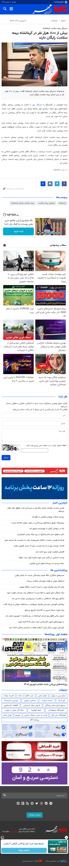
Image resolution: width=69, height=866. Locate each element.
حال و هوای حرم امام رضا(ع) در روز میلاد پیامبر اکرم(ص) (40, 534)
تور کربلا (61, 700)
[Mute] (43, 233)
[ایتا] (18, 803)
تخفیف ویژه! (24, 850)
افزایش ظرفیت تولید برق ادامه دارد (50, 552)
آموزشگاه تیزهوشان (56, 710)
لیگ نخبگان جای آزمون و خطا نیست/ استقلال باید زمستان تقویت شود (35, 592)
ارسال (6, 457)
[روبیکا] (32, 803)
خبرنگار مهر (37, 104)
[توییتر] (37, 803)
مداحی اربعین (30, 700)
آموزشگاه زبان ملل (58, 715)
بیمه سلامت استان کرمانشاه (22, 203)
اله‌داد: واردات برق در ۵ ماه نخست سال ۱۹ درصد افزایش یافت (39, 546)
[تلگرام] (51, 803)
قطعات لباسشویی (11, 705)
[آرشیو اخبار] (23, 803)
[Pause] (38, 233)
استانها (63, 20)
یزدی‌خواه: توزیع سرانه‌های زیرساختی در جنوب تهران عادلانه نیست (37, 522)
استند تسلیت (47, 700)
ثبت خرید (18, 231)
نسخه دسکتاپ (34, 815)
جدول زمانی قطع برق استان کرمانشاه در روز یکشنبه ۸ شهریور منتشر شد (34, 616)
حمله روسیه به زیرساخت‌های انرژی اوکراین (47, 563)
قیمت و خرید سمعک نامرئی (35, 715)
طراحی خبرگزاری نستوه (54, 861)
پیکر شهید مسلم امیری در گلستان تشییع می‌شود (44, 610)
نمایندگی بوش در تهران (14, 710)
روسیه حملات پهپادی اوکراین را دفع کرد (48, 517)
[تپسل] (4, 214)
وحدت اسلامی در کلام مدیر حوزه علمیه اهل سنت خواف (41, 557)
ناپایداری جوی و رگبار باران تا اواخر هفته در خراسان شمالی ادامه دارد (36, 627)
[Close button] (66, 837)
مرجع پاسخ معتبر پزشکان (55, 705)
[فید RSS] (28, 803)
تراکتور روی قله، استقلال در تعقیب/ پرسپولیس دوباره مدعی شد (38, 598)
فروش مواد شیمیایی (31, 705)
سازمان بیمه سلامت (46, 203)
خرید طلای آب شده (26, 695)
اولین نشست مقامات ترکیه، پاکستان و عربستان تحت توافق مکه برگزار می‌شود (35, 510)
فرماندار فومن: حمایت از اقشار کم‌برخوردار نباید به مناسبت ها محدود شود (34, 540)
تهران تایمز (7, 715)
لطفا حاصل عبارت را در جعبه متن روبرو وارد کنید (46, 445)
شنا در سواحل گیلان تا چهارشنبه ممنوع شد (46, 528)
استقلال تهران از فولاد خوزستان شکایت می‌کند (45, 581)
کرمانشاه (54, 20)
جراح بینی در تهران (58, 695)
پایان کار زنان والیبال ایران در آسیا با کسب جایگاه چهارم (42, 587)
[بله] (46, 803)
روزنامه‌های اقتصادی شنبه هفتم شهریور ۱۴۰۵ (44, 684)
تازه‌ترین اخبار (59, 503)
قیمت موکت (8, 695)
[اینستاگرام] (41, 803)
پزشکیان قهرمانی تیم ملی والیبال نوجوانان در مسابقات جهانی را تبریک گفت (33, 604)
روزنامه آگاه (34, 720)
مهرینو (17, 715)
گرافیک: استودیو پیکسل (30, 861)
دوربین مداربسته (11, 700)
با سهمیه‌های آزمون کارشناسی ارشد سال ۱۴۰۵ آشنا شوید (41, 622)
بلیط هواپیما (36, 710)
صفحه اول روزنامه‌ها (56, 634)
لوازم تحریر (42, 695)
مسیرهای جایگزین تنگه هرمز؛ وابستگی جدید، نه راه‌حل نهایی (39, 575)
